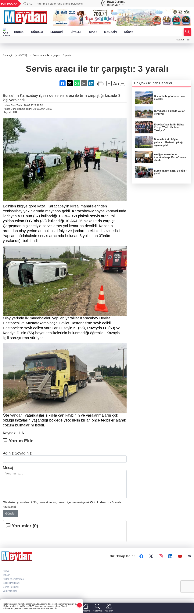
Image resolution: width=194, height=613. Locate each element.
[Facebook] (141, 556)
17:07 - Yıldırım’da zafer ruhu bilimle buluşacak (54, 3)
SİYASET (76, 31)
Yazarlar (179, 39)
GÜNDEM (37, 31)
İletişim (6, 575)
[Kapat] (79, 605)
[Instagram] (160, 556)
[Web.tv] (189, 556)
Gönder (10, 513)
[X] (151, 556)
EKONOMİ (56, 31)
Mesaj (8, 468)
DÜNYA (128, 31)
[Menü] (188, 40)
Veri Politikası (10, 591)
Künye (6, 571)
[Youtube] (180, 556)
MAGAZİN (110, 31)
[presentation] (90, 4)
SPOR (93, 31)
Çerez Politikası (11, 587)
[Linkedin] (170, 556)
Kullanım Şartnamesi (13, 579)
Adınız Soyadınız (17, 453)
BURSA (18, 31)
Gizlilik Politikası (11, 583)
